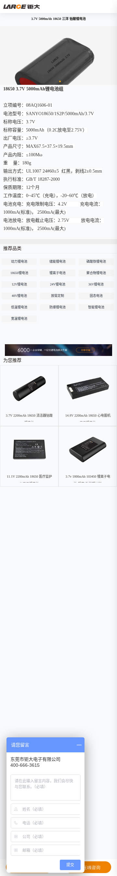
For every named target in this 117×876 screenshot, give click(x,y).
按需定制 (57, 296)
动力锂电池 (19, 261)
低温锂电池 (19, 307)
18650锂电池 (19, 273)
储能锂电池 (57, 261)
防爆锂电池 (57, 307)
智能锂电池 (96, 307)
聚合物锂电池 (96, 273)
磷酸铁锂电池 (96, 261)
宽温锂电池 (19, 318)
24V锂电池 (57, 284)
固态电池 (96, 296)
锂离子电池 (57, 273)
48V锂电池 (19, 296)
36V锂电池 (96, 284)
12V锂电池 (19, 284)
